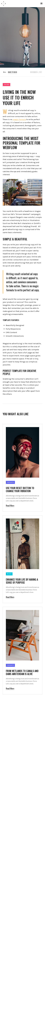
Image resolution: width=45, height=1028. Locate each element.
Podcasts (10, 482)
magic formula (19, 119)
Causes (6, 84)
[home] (3, 3)
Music (9, 574)
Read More (10, 505)
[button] (41, 3)
